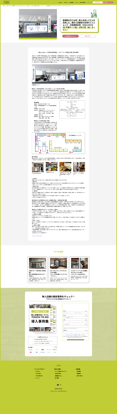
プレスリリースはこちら (37, 235)
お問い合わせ (98, 2)
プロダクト (66, 2)
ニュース (76, 2)
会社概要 (79, 371)
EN (88, 2)
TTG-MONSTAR (38, 375)
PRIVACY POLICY (58, 388)
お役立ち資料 (82, 2)
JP (86, 2)
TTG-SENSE (38, 373)
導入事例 (71, 2)
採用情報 (79, 373)
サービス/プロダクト (39, 369)
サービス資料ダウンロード (61, 371)
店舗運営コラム (58, 375)
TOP (58, 365)
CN (90, 2)
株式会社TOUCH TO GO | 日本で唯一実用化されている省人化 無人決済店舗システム (6, 2)
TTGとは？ (60, 2)
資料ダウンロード (108, 2)
